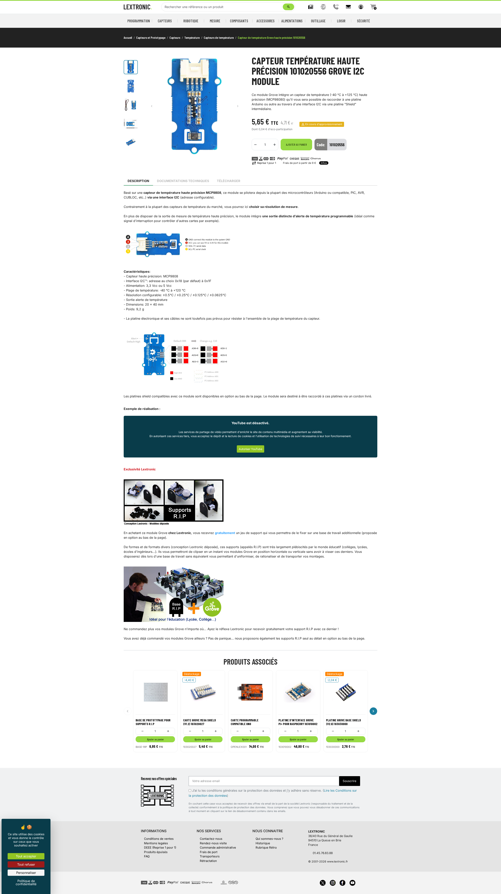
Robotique (190, 21)
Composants (239, 21)
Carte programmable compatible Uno (245, 722)
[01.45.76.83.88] (336, 7)
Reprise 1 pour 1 (264, 162)
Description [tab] (138, 181)
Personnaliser (26, 873)
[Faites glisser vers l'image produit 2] (131, 86)
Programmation (139, 21)
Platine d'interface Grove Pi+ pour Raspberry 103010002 (297, 722)
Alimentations (292, 21)
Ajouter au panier (296, 144)
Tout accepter (26, 856)
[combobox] (223, 6)
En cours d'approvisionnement (323, 124)
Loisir (341, 21)
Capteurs (165, 21)
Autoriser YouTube (250, 449)
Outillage (318, 21)
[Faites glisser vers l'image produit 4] (131, 123)
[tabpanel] (250, 415)
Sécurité (363, 21)
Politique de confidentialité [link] (26, 882)
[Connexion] (361, 6)
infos (324, 162)
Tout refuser (26, 864)
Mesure (215, 21)
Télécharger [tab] (228, 181)
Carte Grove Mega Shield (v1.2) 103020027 (199, 722)
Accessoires (266, 21)
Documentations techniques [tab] (183, 181)
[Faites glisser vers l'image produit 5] (131, 142)
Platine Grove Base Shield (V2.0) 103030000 (343, 722)
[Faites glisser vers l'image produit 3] (131, 105)
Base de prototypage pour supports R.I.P (153, 722)
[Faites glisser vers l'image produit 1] (131, 67)
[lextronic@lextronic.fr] (348, 7)
